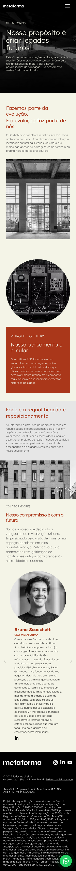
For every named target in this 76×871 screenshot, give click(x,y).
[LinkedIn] (16, 738)
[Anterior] (58, 490)
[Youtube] (70, 762)
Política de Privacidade (59, 779)
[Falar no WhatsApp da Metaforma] (66, 861)
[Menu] (68, 6)
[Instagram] (55, 762)
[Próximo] (68, 490)
